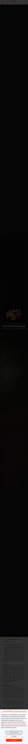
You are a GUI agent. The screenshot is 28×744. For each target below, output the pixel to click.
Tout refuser (14, 736)
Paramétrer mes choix (14, 732)
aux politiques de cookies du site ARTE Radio (15, 724)
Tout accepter (14, 740)
